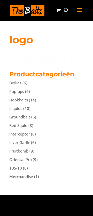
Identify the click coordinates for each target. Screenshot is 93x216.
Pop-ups (16, 91)
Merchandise (21, 176)
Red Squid (18, 125)
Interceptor (19, 134)
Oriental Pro (20, 159)
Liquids (15, 108)
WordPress (46, 208)
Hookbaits (18, 99)
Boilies (15, 82)
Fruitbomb (18, 151)
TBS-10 (15, 168)
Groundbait (19, 116)
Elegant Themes (44, 202)
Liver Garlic (19, 142)
